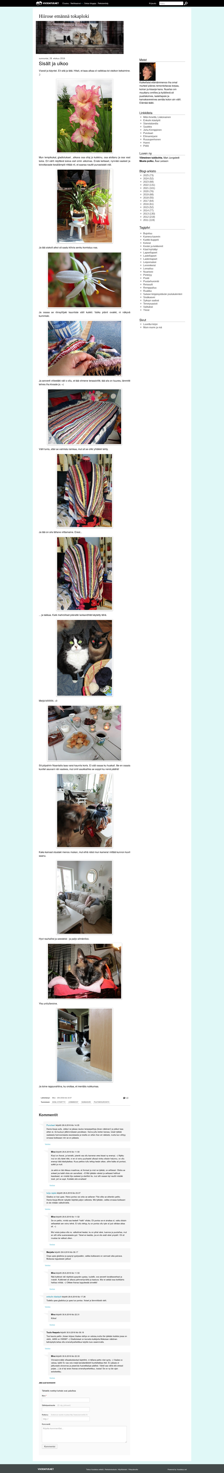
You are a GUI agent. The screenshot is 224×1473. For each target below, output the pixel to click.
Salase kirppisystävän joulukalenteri (162, 294)
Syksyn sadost (151, 300)
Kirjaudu (152, 3)
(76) (148, 191)
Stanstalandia (150, 123)
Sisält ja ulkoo (53, 63)
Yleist (146, 310)
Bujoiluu (147, 233)
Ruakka (147, 291)
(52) (148, 178)
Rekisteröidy (103, 3)
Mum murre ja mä (152, 327)
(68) (148, 181)
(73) (148, 175)
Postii (146, 278)
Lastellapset (149, 255)
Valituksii (148, 307)
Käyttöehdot (122, 1469)
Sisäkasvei (86, 1102)
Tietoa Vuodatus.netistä (94, 1469)
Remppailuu (149, 287)
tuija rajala (51, 1193)
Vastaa (47, 1144)
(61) (148, 204)
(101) (149, 188)
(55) (148, 197)
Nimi (44, 1395)
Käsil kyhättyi (58, 1102)
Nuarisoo (148, 271)
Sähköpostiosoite (56, 1405)
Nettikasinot (76, 3)
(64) (148, 201)
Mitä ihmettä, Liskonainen (157, 117)
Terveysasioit (150, 303)
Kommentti (46, 1424)
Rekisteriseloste (111, 1469)
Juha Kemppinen (152, 130)
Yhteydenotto (133, 1469)
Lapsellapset (150, 252)
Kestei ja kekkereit (153, 246)
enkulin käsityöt (53, 1296)
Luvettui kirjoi (150, 324)
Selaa (90, 3)
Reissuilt (148, 284)
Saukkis (147, 126)
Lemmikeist (73, 1102)
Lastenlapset (150, 259)
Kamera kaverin (151, 236)
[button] (82, 3)
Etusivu (65, 3)
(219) (149, 217)
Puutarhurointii (101, 1102)
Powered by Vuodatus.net (177, 1469)
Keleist (147, 243)
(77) (148, 210)
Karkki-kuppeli (151, 240)
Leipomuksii (149, 262)
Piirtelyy (147, 275)
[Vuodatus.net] (45, 1469)
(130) (149, 213)
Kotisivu (65, 1414)
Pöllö (146, 146)
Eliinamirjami (150, 136)
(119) (149, 220)
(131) (149, 185)
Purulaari (50, 1125)
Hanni (146, 142)
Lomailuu (148, 268)
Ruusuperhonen (152, 139)
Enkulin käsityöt (151, 120)
